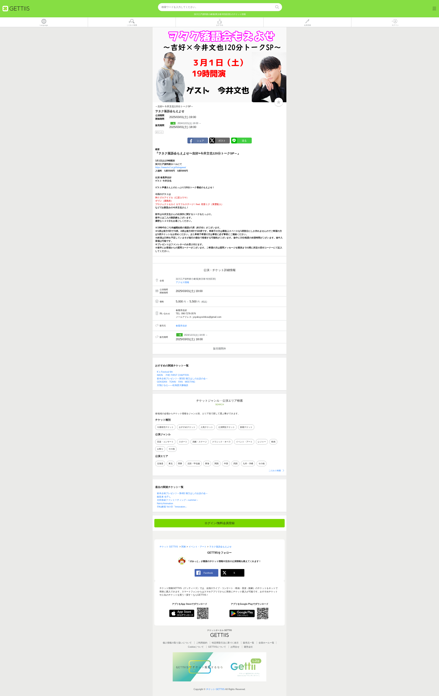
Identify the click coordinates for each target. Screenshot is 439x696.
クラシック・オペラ (221, 442)
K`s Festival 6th (165, 372)
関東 (180, 463)
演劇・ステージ (199, 442)
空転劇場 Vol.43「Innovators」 (172, 506)
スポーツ (183, 442)
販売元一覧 (248, 642)
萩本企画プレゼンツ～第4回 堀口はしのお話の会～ (182, 493)
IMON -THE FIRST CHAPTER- (173, 375)
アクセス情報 (182, 282)
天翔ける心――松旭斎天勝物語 (172, 385)
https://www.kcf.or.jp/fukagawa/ (170, 167)
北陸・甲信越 (193, 463)
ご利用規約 (201, 642)
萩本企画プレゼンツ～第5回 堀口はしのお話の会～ (182, 378)
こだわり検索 (275, 470)
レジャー (262, 442)
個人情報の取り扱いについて (177, 642)
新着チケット (246, 427)
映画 (273, 442)
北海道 (160, 463)
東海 (207, 463)
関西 (217, 463)
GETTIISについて (217, 647)
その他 (172, 449)
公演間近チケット (226, 427)
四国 (235, 463)
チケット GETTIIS (215, 689)
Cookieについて (196, 647)
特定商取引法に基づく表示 (225, 642)
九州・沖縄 (248, 463)
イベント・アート (244, 442)
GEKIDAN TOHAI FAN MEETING (176, 382)
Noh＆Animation (165, 503)
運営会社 (248, 647)
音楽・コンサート (165, 442)
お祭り (160, 449)
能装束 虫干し (164, 496)
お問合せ (234, 647)
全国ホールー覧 (266, 642)
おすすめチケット (187, 427)
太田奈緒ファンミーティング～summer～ (177, 500)
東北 (171, 463)
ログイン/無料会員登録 (220, 523)
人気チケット (207, 427)
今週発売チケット (165, 427)
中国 (226, 463)
